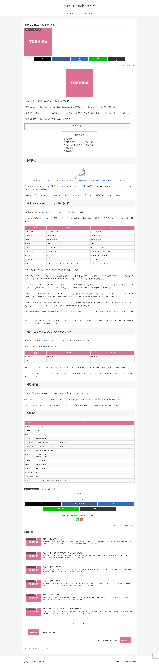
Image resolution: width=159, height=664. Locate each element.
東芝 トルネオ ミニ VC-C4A (45, 340)
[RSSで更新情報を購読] (81, 519)
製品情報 (69, 139)
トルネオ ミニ (45, 489)
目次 (76, 135)
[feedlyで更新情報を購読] (77, 519)
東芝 (53, 489)
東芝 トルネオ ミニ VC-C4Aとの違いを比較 (80, 145)
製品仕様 (69, 151)
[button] (116, 59)
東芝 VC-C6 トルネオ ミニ (44, 212)
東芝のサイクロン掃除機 (32, 489)
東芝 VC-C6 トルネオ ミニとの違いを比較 (80, 142)
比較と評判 (59, 489)
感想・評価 (69, 148)
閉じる (79, 126)
